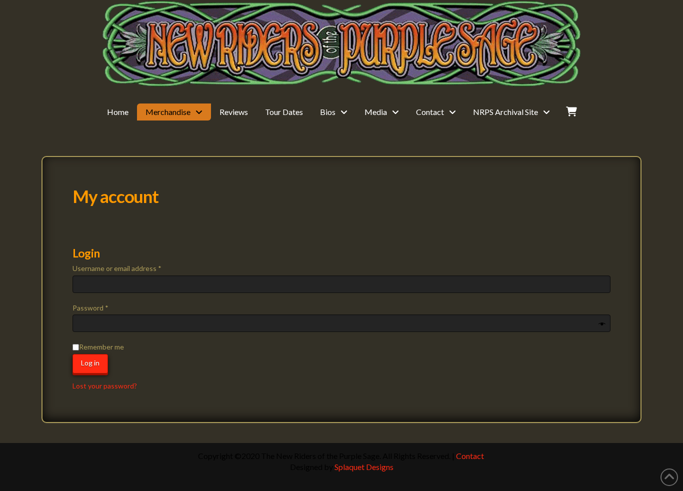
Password (104, 307)
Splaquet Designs (364, 467)
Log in (90, 362)
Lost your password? (104, 386)
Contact (470, 455)
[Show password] (602, 324)
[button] (571, 112)
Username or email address (131, 268)
